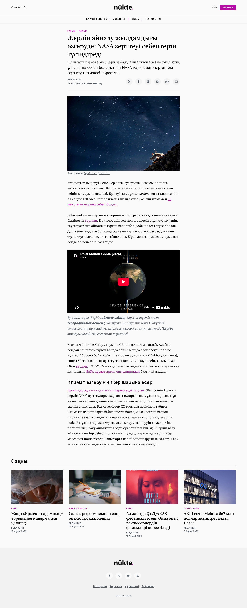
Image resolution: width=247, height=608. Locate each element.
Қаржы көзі (132, 586)
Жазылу (228, 7)
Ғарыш (71, 31)
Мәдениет (119, 19)
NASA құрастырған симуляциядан (113, 371)
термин (91, 220)
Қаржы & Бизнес (96, 19)
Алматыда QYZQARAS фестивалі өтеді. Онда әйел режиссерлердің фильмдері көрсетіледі (152, 520)
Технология (153, 19)
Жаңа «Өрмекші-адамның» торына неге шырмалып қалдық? (37, 518)
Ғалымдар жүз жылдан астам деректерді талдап (105, 390)
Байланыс (148, 586)
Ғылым (135, 19)
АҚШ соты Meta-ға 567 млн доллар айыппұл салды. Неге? (209, 518)
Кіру (214, 7)
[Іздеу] (24, 7)
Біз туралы (100, 586)
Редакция (17, 528)
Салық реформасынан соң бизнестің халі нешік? (94, 516)
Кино (14, 508)
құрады (82, 366)
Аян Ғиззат (74, 79)
